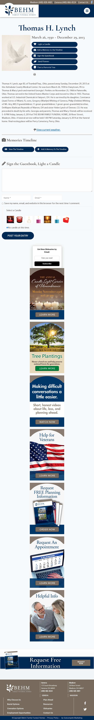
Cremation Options (15, 708)
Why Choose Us (14, 700)
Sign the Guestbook (45, 56)
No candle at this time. (18, 228)
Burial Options (13, 704)
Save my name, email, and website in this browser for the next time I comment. (42, 203)
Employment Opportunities (19, 713)
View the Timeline (15, 149)
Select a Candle (13, 210)
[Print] (34, 74)
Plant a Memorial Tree (46, 67)
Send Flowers (43, 62)
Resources (48, 704)
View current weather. (48, 129)
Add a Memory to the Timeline (49, 50)
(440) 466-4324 (46, 691)
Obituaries (47, 708)
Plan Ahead (48, 700)
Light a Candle (43, 44)
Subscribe (47, 264)
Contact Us (48, 713)
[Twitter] (85, 709)
